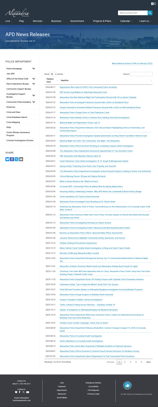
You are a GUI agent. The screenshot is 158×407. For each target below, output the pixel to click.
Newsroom (62, 394)
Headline (64, 80)
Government (77, 21)
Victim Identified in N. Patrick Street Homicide (79, 196)
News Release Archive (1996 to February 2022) (132, 63)
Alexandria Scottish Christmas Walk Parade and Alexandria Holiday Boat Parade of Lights (99, 266)
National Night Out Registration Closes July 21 (80, 122)
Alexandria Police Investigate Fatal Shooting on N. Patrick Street (87, 201)
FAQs (8, 127)
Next (148, 362)
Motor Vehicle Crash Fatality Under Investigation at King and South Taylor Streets (95, 248)
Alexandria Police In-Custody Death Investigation (81, 336)
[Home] (17, 13)
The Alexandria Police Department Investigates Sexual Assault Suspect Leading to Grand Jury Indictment (105, 171)
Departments (62, 390)
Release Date (50, 80)
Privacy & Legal (93, 394)
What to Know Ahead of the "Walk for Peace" (79, 181)
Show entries (53, 74)
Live (7, 21)
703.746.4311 (25, 384)
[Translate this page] (153, 3)
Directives (10, 107)
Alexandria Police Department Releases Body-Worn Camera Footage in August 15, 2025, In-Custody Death (103, 329)
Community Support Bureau (18, 89)
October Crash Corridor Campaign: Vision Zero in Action (84, 322)
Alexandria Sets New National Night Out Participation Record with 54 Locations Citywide (98, 97)
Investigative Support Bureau (15, 95)
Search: (126, 74)
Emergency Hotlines (93, 383)
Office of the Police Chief (17, 78)
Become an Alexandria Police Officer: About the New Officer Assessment (91, 232)
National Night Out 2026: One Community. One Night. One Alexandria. (90, 140)
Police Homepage (14, 68)
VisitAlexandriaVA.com (21, 400)
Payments (62, 386)
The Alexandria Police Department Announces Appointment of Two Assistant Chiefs (96, 151)
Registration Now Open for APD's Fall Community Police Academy (88, 87)
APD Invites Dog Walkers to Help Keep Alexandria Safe (83, 92)
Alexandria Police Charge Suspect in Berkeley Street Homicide (86, 294)
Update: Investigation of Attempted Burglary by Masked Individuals (89, 309)
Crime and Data (13, 112)
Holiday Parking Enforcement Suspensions (78, 243)
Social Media (62, 397)
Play (21, 21)
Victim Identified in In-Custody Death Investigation (82, 341)
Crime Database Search (16, 117)
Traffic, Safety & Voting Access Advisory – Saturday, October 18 (87, 304)
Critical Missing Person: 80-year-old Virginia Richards (83, 176)
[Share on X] (17, 159)
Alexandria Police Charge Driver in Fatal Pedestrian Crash (84, 112)
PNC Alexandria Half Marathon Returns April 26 (80, 156)
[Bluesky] (7, 159)
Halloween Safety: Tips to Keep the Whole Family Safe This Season (89, 284)
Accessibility (93, 386)
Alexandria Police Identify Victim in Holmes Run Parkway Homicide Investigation (95, 117)
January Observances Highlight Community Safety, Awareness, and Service (92, 238)
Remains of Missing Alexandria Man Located (79, 253)
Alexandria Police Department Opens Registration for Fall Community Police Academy (97, 356)
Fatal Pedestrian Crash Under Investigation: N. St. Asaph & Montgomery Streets (94, 161)
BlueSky (16, 392)
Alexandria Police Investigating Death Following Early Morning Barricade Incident (95, 227)
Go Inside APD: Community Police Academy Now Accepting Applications (91, 186)
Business (56, 21)
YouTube (27, 392)
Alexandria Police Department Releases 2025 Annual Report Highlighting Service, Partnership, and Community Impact (102, 129)
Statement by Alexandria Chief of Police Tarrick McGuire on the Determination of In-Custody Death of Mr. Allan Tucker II (105, 208)
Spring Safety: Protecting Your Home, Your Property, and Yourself (88, 166)
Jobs (62, 383)
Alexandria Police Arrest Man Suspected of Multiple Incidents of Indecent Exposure (95, 346)
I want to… (144, 21)
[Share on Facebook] (12, 159)
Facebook (20, 392)
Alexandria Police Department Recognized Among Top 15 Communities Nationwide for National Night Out (104, 260)
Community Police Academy (18, 102)
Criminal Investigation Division (19, 140)
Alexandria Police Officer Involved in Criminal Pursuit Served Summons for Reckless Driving (99, 351)
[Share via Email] (21, 159)
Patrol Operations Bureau (17, 83)
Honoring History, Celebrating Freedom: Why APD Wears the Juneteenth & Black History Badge (100, 191)
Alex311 (15, 384)
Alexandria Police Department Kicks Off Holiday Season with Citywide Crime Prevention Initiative (102, 279)
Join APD (10, 73)
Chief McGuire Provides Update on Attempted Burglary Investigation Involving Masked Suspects (101, 289)
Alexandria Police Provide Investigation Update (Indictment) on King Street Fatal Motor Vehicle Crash (103, 135)
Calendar (125, 21)
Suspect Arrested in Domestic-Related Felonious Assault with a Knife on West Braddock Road (100, 107)
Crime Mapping (13, 122)
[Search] (150, 13)
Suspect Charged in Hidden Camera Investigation (81, 299)
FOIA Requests (93, 390)
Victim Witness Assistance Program (18, 134)
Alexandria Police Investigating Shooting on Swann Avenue (85, 222)
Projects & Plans (102, 21)
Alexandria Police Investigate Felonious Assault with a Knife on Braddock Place (94, 102)
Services (37, 21)
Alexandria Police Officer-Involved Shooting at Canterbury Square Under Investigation (96, 145)
